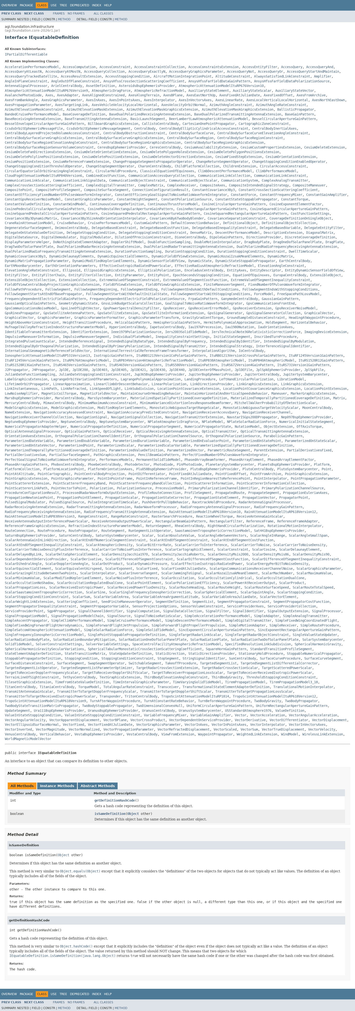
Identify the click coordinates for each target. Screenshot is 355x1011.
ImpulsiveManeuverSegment (86, 337)
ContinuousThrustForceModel (173, 204)
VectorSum (249, 729)
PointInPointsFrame (115, 478)
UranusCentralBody (158, 710)
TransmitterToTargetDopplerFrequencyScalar (96, 691)
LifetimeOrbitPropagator (27, 384)
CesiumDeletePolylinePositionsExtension (41, 157)
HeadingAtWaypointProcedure (314, 318)
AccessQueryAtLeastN (23, 71)
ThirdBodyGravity (227, 677)
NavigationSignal (91, 417)
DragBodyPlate (257, 242)
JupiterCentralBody (261, 374)
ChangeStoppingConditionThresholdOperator (43, 166)
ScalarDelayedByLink (23, 554)
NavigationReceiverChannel (266, 412)
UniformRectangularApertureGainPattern (291, 706)
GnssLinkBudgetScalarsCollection (131, 303)
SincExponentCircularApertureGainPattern (216, 630)
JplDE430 (157, 370)
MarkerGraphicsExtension (313, 393)
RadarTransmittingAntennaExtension (98, 507)
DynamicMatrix (280, 256)
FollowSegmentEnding (139, 289)
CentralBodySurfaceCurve (191, 133)
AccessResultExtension (81, 76)
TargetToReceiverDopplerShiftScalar (115, 673)
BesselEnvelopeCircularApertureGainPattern (44, 124)
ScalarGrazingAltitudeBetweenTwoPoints (40, 573)
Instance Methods (57, 786)
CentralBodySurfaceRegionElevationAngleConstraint (51, 142)
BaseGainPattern (299, 114)
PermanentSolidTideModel (158, 460)
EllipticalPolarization (159, 270)
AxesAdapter (67, 95)
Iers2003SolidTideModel (186, 332)
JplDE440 (177, 370)
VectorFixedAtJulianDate (110, 724)
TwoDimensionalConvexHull (159, 706)
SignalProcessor (326, 611)
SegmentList (202, 602)
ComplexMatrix (150, 185)
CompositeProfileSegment (58, 190)
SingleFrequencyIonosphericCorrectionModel (44, 635)
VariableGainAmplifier (210, 715)
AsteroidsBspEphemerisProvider (147, 86)
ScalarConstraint (232, 549)
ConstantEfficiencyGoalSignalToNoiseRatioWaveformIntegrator (171, 195)
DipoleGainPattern (226, 237)
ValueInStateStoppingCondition (33, 715)
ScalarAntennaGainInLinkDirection (36, 540)
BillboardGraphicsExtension (113, 124)
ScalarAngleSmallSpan (308, 535)
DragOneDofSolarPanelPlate (297, 242)
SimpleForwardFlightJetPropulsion (117, 625)
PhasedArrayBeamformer (205, 460)
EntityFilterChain (48, 275)
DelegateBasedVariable (280, 228)
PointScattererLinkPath (26, 488)
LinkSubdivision (139, 389)
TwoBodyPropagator (301, 701)
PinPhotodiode (189, 464)
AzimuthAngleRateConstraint (281, 105)
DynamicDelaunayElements (71, 256)
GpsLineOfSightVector (80, 308)
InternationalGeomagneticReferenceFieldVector (47, 351)
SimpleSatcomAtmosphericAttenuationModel (42, 630)
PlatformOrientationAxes (110, 469)
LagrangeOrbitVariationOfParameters (84, 379)
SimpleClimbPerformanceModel (77, 620)
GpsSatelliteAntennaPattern (68, 313)
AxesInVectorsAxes (195, 100)
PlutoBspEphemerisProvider (214, 469)
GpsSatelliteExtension (118, 313)
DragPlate (334, 242)
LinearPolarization (169, 384)
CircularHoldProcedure (116, 171)
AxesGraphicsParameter (62, 100)
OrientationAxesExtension (28, 436)
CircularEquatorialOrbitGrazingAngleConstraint (48, 171)
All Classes (103, 13)
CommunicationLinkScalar (27, 180)
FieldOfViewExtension (122, 284)
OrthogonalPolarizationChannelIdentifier (92, 436)
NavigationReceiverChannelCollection (38, 417)
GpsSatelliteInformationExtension (173, 313)
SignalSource (118, 616)
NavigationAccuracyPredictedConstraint (143, 412)
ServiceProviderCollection (292, 606)
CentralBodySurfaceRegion (190, 138)
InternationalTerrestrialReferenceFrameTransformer (141, 351)
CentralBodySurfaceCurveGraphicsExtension (43, 138)
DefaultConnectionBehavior (195, 223)
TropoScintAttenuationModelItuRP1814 (195, 696)
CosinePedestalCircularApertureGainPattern (44, 209)
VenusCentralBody (20, 734)
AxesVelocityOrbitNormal (183, 105)
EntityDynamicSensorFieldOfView (314, 270)
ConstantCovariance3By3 (213, 190)
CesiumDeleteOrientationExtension (105, 152)
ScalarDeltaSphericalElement (71, 554)
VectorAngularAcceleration (313, 715)
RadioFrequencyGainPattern (278, 507)
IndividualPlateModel (132, 337)
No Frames (76, 13)
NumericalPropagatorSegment (155, 426)
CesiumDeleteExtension (324, 147)
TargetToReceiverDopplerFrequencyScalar (41, 673)
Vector (240, 715)
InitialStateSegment (231, 337)
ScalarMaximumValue (314, 573)
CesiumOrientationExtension (291, 157)
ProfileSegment (198, 493)
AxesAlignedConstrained (103, 95)
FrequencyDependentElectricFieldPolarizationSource (137, 299)
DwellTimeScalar (303, 251)
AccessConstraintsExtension (213, 67)
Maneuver (279, 393)
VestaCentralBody (142, 734)
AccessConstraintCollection (159, 67)
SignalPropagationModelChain (77, 616)
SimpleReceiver (283, 625)
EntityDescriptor (265, 270)
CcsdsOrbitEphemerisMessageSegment (98, 128)
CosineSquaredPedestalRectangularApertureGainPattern (150, 213)
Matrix (339, 398)
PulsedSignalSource (66, 502)
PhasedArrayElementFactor (291, 460)
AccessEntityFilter (259, 67)
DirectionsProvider (263, 237)
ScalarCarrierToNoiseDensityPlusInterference (46, 549)
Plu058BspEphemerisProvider (161, 469)
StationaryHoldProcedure (261, 653)
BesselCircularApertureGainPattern (284, 119)
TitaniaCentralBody (57, 687)
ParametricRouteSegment (229, 450)
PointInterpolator (270, 478)
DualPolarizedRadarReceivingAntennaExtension (98, 247)
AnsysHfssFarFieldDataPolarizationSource (291, 81)
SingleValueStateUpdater (315, 635)
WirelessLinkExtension (322, 734)
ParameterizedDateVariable (29, 441)
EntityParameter (129, 275)
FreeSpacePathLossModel (298, 294)
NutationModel (247, 426)
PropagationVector (258, 497)
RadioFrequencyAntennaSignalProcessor (215, 507)
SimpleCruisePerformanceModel (134, 620)
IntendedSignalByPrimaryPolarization (116, 346)
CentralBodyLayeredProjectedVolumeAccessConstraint (52, 133)
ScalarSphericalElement (215, 592)
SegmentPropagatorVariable (104, 606)
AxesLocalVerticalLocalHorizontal (277, 100)
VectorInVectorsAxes (307, 724)
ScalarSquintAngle (257, 592)
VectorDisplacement (329, 720)
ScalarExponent (118, 568)
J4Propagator (43, 370)
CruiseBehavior (70, 223)
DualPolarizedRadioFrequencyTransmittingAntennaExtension (58, 251)
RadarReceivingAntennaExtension (34, 507)
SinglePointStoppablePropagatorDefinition (126, 635)
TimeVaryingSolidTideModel (197, 682)
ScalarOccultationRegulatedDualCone (90, 583)
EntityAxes (236, 270)
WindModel (289, 734)
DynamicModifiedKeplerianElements (103, 261)
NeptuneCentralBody (78, 422)
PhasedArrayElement (246, 460)
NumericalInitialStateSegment (306, 422)
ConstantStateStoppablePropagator (246, 199)
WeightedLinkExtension (257, 734)
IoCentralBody (251, 351)
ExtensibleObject (325, 275)
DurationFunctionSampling (138, 251)
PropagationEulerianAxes (305, 493)
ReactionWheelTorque (214, 516)
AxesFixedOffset (278, 95)
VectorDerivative (250, 720)
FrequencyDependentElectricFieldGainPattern (45, 299)
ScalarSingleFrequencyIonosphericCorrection (149, 592)
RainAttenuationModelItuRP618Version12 (280, 512)
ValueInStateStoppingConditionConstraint (102, 715)
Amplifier (322, 76)
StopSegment (168, 658)
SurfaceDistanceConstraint (29, 663)
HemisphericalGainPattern (177, 322)
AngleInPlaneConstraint (26, 81)
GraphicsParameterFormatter (99, 318)
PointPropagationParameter (315, 478)
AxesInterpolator (159, 100)
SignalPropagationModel (26, 616)
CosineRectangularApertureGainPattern (211, 209)
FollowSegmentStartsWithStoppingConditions (210, 294)
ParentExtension (268, 450)
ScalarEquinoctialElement (28, 568)
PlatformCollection (22, 469)
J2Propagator (16, 370)
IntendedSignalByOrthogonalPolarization (41, 346)
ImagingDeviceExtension (325, 332)
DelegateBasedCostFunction (164, 228)
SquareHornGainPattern (226, 649)
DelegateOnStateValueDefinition (34, 233)
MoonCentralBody (316, 408)
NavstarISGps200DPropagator (252, 417)
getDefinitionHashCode (114, 800)
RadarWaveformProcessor (155, 507)
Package (26, 5)
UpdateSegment (17, 710)
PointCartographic (54, 474)
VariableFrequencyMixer (165, 715)
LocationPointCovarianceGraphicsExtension (261, 389)
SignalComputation (143, 611)
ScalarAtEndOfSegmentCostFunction (242, 540)
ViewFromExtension (177, 734)
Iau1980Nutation (239, 327)
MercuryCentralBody (22, 403)
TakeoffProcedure (180, 663)
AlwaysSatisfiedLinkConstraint (282, 76)
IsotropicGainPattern (113, 355)
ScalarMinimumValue (22, 578)
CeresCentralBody (165, 147)
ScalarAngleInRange (267, 535)
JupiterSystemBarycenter (305, 374)
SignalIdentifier (248, 611)
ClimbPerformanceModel (276, 171)
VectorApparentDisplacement (74, 720)
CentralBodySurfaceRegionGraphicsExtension (141, 142)
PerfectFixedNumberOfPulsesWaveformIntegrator (225, 455)
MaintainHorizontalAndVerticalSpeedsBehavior (226, 393)
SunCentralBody (242, 658)
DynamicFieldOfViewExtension (178, 256)
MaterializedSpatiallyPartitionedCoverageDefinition (178, 398)
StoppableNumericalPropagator (314, 653)
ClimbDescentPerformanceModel (225, 171)
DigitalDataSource (21, 237)
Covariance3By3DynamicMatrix (31, 218)
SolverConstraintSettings (59, 644)
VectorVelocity (321, 729)
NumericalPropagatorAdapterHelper (36, 426)
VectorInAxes (196, 724)
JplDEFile (243, 370)
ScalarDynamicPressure (147, 564)
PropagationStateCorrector (166, 497)
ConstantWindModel (69, 204)
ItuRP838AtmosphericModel (221, 360)
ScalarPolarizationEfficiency (192, 583)
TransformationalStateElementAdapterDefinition (226, 687)
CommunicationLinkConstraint (280, 176)
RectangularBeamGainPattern (181, 521)
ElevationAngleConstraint (281, 266)
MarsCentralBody (69, 398)
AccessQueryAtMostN (62, 71)
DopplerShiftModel (127, 242)
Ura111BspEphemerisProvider (59, 710)
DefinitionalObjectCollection (289, 223)
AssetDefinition (100, 86)
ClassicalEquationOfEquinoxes (167, 171)
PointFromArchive (265, 474)
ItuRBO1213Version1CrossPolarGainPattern (247, 355)
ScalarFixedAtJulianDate (183, 568)
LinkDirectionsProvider (211, 384)
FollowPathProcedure (23, 289)
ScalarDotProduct (107, 564)
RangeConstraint (92, 516)
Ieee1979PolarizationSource (136, 332)
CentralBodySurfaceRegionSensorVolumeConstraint (49, 147)
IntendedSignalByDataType (130, 341)
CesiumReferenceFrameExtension (81, 162)
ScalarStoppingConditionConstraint (37, 597)
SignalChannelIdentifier (100, 611)
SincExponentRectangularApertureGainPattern (298, 630)
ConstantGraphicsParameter (89, 199)
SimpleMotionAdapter (247, 625)
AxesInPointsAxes (124, 100)
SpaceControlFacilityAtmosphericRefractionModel (176, 644)
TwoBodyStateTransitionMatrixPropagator (41, 706)
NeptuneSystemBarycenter (121, 422)
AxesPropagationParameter (28, 105)
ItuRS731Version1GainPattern (303, 365)
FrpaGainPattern (202, 299)
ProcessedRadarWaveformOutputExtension (98, 493)
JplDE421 (138, 370)
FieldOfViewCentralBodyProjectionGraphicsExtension (52, 284)
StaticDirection (170, 653)
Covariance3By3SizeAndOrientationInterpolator (103, 218)
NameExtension (17, 412)
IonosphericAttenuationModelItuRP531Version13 (47, 355)
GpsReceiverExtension (252, 308)
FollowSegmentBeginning (95, 289)
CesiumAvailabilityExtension (211, 147)
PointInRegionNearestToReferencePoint (215, 478)
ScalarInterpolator (97, 573)
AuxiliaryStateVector (294, 91)
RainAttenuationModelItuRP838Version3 (39, 516)
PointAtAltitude (19, 474)
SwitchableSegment (144, 663)
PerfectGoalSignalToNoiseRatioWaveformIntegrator (50, 460)
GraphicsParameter (54, 318)
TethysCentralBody (79, 677)
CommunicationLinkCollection (224, 176)
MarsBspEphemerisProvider (28, 398)
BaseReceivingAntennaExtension (33, 119)
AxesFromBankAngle (21, 100)
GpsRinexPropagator (22, 313)
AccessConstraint (114, 67)
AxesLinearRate (228, 100)
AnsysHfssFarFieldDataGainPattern (219, 81)
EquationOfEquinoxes (251, 275)
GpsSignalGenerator (225, 313)
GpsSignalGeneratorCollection (273, 313)
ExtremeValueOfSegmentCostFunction (195, 280)
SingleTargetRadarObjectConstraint (257, 635)
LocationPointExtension (325, 389)
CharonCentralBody (154, 166)
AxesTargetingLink (71, 105)
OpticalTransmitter (219, 431)
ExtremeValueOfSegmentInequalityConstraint (270, 280)
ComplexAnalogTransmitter (285, 180)
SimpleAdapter (266, 616)
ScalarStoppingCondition (299, 592)
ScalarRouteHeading (186, 587)
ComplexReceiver (181, 185)
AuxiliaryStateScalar (252, 91)
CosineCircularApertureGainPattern (234, 204)
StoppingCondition (81, 658)
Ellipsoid (71, 270)
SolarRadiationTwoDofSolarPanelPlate (264, 639)
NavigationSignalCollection (136, 417)
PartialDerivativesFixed (309, 450)
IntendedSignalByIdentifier (235, 341)
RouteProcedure (51, 531)
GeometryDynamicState (78, 303)
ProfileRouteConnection (159, 493)
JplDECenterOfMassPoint (209, 370)
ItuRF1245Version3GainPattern (32, 360)
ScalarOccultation (177, 578)
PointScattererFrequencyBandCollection (145, 483)
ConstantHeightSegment (137, 199)
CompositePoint (18, 190)
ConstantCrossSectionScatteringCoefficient (278, 190)
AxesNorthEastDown (328, 100)
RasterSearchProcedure (172, 516)
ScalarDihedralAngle (23, 564)
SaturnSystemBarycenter (117, 535)
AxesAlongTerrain (143, 95)
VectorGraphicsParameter (158, 724)
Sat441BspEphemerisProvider (279, 531)
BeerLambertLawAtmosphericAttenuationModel (208, 119)
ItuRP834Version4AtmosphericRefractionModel (153, 360)
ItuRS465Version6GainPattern (135, 365)
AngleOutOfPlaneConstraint (75, 81)
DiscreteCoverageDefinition (310, 237)
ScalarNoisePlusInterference (131, 578)
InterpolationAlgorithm (213, 351)
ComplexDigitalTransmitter (110, 185)
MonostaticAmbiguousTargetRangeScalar (184, 408)
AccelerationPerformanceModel (32, 67)
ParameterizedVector (185, 450)
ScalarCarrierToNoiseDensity (299, 545)
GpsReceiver (174, 308)
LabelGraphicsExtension (26, 379)
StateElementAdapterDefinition (33, 653)
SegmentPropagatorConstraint (243, 602)
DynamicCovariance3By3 (25, 256)
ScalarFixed (146, 568)
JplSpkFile (314, 370)
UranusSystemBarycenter (200, 710)
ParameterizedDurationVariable (141, 441)
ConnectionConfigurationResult (160, 190)
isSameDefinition (109, 814)
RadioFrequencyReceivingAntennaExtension (42, 512)
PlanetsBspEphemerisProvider (284, 464)
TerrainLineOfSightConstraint (32, 677)
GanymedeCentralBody (239, 299)
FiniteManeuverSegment (224, 284)
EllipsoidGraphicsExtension (109, 270)
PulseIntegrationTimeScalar (113, 502)
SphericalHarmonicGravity (318, 644)
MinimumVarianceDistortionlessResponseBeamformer (185, 403)
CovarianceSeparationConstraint (237, 218)
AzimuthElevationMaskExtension (95, 109)
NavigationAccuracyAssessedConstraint (68, 412)
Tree (63, 5)
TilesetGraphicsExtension (28, 682)
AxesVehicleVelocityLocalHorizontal (124, 105)
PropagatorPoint (293, 497)
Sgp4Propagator (60, 611)
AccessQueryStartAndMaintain (313, 71)
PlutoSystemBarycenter (297, 469)
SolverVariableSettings (107, 644)
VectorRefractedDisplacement (183, 729)
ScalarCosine (263, 549)
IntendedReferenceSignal (81, 341)
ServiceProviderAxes (245, 606)
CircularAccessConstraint (283, 166)
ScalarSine (95, 592)
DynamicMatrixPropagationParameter (37, 261)
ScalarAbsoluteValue (175, 535)
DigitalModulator (95, 237)
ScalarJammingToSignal (181, 573)
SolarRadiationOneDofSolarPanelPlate (152, 639)
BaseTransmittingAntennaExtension (96, 119)
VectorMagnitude (50, 729)
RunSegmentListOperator (149, 531)
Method (64, 19)
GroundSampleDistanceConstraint (256, 318)
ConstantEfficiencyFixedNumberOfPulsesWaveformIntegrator (58, 195)
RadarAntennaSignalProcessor (265, 502)
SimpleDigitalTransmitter (248, 620)
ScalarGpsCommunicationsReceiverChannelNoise (251, 568)
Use (54, 5)
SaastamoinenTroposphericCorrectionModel (212, 531)
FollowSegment (58, 289)
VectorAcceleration (267, 715)
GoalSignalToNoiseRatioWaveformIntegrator (203, 303)
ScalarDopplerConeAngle (66, 564)
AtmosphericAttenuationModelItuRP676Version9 (46, 91)
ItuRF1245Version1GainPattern (316, 355)
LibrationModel (290, 379)
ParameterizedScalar (116, 445)
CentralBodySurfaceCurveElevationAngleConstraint (262, 133)
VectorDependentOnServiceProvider (200, 720)
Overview (9, 5)
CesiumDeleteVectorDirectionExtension (177, 157)
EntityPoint (158, 275)
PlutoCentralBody (257, 469)
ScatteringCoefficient (77, 602)
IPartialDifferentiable (26, 54)
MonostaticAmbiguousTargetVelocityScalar (260, 408)
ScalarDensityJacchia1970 (124, 554)
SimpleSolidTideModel (155, 630)
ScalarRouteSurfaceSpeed (266, 587)
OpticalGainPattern (82, 431)
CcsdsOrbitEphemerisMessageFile (34, 128)
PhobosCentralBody (67, 464)
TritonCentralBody (141, 696)
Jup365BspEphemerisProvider (159, 374)
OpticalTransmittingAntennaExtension (274, 431)
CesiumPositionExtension (27, 162)
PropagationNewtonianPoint (29, 497)
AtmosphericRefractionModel (159, 91)
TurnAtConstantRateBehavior (169, 701)
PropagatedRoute (229, 493)
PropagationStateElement (216, 497)
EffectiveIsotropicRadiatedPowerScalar (135, 266)
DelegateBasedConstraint (114, 228)
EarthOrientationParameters (70, 266)
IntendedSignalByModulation (289, 341)
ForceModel (263, 294)
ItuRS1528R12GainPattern (320, 360)
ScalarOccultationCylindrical (225, 578)
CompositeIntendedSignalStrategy (259, 185)
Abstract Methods (98, 786)
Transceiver (168, 687)
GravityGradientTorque (203, 318)
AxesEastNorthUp (200, 95)
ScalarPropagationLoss (25, 587)
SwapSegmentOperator (106, 663)
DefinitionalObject (240, 223)
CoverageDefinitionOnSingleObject (300, 218)
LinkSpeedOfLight (105, 389)
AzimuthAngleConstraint (231, 105)
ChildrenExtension (239, 166)
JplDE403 (99, 370)
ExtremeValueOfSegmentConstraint (129, 280)
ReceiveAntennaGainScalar (260, 516)
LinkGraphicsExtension (257, 384)
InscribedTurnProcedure (275, 337)
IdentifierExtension (89, 332)
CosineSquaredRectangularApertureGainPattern (245, 213)
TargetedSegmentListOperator (31, 668)
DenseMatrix (201, 233)
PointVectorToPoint (68, 488)
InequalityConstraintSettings (183, 337)
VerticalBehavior (55, 734)
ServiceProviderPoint (24, 611)
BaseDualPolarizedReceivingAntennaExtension (149, 114)
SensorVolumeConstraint (202, 606)
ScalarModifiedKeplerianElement (72, 578)
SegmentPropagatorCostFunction (301, 602)
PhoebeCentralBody (104, 464)
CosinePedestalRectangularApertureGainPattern (130, 209)
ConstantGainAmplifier (326, 195)
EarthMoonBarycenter (23, 266)
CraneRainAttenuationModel (29, 223)
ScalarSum (81, 597)
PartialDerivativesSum (25, 455)
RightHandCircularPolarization (236, 526)
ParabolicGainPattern (283, 436)
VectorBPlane (115, 720)
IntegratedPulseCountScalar (30, 341)
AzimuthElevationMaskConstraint (34, 109)
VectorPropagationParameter (128, 729)
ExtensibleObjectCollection (30, 280)
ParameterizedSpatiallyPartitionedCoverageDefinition (243, 445)
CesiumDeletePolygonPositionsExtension (243, 152)
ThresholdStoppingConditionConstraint (281, 677)
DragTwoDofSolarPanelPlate (29, 247)
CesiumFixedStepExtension (238, 157)
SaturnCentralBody (75, 535)
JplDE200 (80, 370)
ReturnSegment (158, 526)
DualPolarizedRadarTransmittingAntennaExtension (188, 247)
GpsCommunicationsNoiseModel (31, 308)
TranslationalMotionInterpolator (303, 687)
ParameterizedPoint (76, 445)
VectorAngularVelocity (25, 720)
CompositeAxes (212, 185)
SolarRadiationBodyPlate (27, 639)
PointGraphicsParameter (72, 478)
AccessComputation (79, 67)
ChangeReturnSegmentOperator (222, 162)
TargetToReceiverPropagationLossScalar (187, 673)
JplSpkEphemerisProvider (278, 370)
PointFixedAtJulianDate (190, 474)
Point (326, 469)
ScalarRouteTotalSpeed (313, 587)
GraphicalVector (318, 313)
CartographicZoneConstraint (264, 124)
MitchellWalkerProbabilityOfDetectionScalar (275, 403)
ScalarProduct (291, 583)
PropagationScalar (121, 497)
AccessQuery (291, 67)
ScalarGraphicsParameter (319, 568)
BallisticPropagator (295, 109)
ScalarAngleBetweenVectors (222, 535)
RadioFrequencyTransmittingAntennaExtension (124, 512)
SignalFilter (217, 611)
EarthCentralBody (294, 261)
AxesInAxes (95, 100)
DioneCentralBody (190, 237)
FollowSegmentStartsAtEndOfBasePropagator (43, 294)
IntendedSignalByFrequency (181, 341)
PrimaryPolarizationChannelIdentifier (223, 488)
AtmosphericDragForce (111, 91)
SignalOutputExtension (288, 611)
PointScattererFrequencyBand (79, 483)
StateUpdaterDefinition (130, 653)
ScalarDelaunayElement (299, 549)
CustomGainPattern (150, 223)
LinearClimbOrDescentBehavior (121, 384)
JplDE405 (119, 370)
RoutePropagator (83, 531)
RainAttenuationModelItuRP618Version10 (205, 512)
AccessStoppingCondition (127, 76)
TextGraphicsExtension (119, 677)
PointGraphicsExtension (306, 474)
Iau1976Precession (204, 327)
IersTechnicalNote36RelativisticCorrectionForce (256, 332)
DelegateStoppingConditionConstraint (152, 233)
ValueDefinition (289, 710)
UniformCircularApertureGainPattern (219, 706)
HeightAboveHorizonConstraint (32, 322)
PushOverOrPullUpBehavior (165, 502)
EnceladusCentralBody (204, 270)
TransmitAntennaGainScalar (29, 691)
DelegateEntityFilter (323, 228)
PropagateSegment (263, 493)
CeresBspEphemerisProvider (122, 147)
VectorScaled (225, 729)
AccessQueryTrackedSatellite (31, 76)
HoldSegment (276, 322)
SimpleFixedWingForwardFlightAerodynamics (43, 625)
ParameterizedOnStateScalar (310, 441)
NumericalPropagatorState (208, 426)
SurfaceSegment (70, 663)
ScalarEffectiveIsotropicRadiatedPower (206, 564)
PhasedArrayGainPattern (26, 464)
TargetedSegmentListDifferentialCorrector (279, 663)
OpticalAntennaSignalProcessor (33, 431)
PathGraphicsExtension (114, 455)
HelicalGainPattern (132, 322)
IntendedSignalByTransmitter (180, 346)
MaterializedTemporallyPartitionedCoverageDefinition (280, 398)
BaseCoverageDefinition (84, 114)
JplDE (64, 370)
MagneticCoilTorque (59, 393)
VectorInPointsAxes (229, 724)
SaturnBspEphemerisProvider (30, 535)
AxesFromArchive (311, 95)
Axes (49, 95)
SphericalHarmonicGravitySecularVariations (44, 649)
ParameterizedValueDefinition (136, 450)
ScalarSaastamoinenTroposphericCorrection (43, 592)
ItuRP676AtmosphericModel (86, 360)
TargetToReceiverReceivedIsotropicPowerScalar (269, 673)
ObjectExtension (278, 426)
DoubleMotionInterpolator (217, 242)
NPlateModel (212, 422)
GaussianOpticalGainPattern (30, 303)
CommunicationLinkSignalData (79, 180)
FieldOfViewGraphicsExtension (173, 284)
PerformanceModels (115, 460)
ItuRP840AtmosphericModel (271, 360)
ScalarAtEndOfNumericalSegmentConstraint (108, 540)
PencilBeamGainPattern (158, 455)
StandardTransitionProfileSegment (281, 649)
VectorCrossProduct (147, 720)
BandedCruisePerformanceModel (32, 114)
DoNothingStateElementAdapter (80, 242)
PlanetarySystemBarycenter (230, 464)
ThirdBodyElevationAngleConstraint (176, 677)
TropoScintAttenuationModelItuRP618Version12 (274, 696)
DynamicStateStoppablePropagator (245, 261)
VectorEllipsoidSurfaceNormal (32, 724)
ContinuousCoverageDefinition (117, 204)
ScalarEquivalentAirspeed (78, 568)
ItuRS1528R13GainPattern (27, 365)
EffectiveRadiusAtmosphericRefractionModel (214, 266)
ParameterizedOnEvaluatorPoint (201, 441)
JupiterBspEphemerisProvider (214, 374)
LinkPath (49, 389)
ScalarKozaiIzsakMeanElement (232, 573)
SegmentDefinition (172, 602)
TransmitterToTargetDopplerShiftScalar (176, 691)
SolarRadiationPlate (208, 639)
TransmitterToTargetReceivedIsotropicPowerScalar (50, 696)
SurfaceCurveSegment (322, 658)
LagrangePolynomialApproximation (151, 379)
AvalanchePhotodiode (23, 95)
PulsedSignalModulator (25, 502)
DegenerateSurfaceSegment (28, 228)
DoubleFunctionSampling (169, 242)
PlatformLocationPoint (63, 469)
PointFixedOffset (230, 474)
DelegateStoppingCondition (91, 233)
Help (108, 5)
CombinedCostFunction (105, 176)
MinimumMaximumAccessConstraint (107, 403)
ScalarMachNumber (277, 573)
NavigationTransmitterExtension (194, 417)
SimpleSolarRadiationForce (108, 630)
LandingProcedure (200, 379)
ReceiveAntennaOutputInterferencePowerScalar (46, 521)
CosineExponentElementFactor (296, 204)
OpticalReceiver (117, 431)
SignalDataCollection (182, 611)
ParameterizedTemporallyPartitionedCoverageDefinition (55, 450)
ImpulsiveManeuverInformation (32, 337)
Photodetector (137, 464)
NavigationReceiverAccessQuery (211, 412)
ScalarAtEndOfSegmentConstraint (179, 540)
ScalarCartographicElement (189, 549)
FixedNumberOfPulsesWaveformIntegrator (284, 284)
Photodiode (163, 464)
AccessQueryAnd (319, 67)
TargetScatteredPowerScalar (287, 668)
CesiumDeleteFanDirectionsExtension (38, 152)
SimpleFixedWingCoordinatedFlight (306, 620)
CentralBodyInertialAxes (274, 128)
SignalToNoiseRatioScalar (157, 616)
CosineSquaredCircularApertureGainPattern (288, 209)
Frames (59, 13)
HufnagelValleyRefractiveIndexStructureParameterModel (55, 327)
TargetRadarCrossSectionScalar (230, 668)
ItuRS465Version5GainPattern (79, 365)
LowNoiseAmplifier (21, 393)
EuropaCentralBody (289, 275)
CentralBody (145, 128)
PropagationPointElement (79, 497)
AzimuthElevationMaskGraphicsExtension (162, 109)
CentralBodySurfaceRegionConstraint (250, 138)
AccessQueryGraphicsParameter (196, 71)
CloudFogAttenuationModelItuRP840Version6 (43, 176)
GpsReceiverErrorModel (208, 308)
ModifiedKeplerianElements (122, 408)
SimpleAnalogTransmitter (305, 616)
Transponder (110, 696)
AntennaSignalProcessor (26, 86)
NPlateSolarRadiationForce (251, 422)
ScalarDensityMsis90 (311, 554)
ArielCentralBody (66, 86)
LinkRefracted (73, 389)
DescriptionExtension (283, 233)
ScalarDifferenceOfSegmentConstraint (139, 559)
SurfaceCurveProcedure (280, 658)
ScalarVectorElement (278, 597)
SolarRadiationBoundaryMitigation (84, 639)
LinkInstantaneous (21, 389)
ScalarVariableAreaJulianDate (229, 597)
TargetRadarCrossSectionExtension (167, 668)
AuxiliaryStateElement (208, 91)
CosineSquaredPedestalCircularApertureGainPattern (51, 213)
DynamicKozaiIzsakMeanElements (236, 256)
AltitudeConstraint (232, 76)
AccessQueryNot (240, 71)
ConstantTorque (294, 199)
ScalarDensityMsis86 (270, 554)
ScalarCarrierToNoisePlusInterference (126, 549)
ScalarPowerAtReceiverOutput (249, 583)
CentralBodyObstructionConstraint (134, 133)
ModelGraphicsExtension (26, 408)
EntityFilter (16, 275)
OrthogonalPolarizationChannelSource (168, 436)
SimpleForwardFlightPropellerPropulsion (188, 625)
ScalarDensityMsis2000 (228, 554)
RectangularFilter (226, 521)
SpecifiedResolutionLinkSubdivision (258, 644)
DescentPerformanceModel (237, 233)
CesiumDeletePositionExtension (110, 157)
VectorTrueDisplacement (283, 729)
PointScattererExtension (27, 483)
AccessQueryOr (270, 71)
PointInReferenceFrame (156, 478)
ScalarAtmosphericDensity (109, 545)
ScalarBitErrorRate (153, 545)
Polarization (101, 488)
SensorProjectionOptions (154, 606)
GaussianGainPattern (280, 299)
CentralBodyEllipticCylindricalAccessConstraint (203, 128)
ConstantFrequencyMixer (281, 195)
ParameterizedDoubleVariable (83, 441)
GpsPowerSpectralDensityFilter (131, 308)
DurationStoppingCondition (189, 251)
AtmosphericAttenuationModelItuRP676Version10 (221, 86)
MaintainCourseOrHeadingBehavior (151, 393)
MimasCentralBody (58, 403)
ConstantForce (243, 195)
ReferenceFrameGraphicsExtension (35, 526)
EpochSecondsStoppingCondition (201, 275)
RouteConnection (19, 531)
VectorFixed (73, 724)
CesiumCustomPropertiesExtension (270, 147)
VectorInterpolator (267, 724)
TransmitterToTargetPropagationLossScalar (254, 691)
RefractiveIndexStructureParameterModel (105, 526)
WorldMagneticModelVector (28, 739)
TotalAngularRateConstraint (128, 687)
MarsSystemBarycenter (107, 398)
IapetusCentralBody (167, 327)
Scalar (148, 535)
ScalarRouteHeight (224, 587)
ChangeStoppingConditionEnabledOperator (289, 162)
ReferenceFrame (259, 521)
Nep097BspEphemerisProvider (306, 417)
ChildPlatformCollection (197, 166)
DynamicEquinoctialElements (123, 256)
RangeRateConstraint (129, 516)
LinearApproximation (71, 384)
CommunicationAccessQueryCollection (161, 176)
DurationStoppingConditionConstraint (251, 251)
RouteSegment (113, 531)
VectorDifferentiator (289, 720)
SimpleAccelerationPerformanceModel (217, 616)
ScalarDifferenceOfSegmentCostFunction (212, 559)
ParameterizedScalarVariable (164, 445)
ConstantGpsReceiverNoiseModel (33, 199)
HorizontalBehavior (308, 322)
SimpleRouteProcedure (319, 625)
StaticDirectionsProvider (211, 653)
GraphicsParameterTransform (153, 318)
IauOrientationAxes (275, 327)
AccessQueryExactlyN (146, 71)
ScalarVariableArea (111, 597)
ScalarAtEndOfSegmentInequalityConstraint (43, 545)
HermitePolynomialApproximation (233, 322)
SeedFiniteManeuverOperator (126, 602)
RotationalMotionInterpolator (295, 526)
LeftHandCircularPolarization (246, 379)
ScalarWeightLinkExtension (29, 602)
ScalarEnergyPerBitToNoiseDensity (277, 564)
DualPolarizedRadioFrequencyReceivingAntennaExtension (287, 247)
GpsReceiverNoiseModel (295, 308)
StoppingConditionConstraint (127, 658)
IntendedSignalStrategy (231, 346)
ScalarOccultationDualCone (280, 578)
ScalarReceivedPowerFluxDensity (136, 587)
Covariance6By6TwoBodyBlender (177, 218)
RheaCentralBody (189, 526)
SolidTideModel (18, 644)
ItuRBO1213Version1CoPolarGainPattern (171, 355)
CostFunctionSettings (310, 213)
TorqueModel (88, 687)
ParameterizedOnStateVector (30, 445)
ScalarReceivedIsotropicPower (76, 587)
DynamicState (200, 261)
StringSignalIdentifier (204, 658)
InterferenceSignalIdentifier (283, 346)
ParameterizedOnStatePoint (257, 441)
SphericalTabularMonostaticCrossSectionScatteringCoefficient (145, 649)
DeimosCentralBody (71, 228)
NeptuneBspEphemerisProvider (31, 422)
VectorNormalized (84, 729)
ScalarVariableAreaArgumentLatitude (165, 597)
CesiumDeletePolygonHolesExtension (172, 152)
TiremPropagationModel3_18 (294, 682)
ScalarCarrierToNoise (250, 545)
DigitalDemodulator (59, 237)
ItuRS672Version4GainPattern (247, 365)
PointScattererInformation (209, 483)
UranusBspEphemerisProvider (113, 710)
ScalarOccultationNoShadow (29, 583)
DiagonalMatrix (319, 233)
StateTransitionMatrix (85, 653)
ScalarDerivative (86, 559)
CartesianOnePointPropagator (209, 124)
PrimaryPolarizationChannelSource (293, 488)
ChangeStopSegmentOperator (110, 166)
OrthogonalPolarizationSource (233, 436)
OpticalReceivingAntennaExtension (167, 431)
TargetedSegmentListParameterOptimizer (96, 668)
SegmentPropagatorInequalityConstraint (40, 606)
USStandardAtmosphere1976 (248, 710)
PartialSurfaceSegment (69, 455)
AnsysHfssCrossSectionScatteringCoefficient (144, 81)
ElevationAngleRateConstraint (32, 270)
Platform (321, 464)
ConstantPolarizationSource (186, 199)
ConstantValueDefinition (27, 204)
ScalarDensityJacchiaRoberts (178, 554)
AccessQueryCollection (104, 71)
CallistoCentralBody (160, 124)
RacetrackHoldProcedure (213, 502)
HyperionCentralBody (127, 327)
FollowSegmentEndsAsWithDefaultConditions (200, 289)
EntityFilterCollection (90, 275)
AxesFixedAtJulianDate (239, 95)
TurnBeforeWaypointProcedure (224, 701)
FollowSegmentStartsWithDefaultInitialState (126, 294)
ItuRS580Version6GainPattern (191, 365)
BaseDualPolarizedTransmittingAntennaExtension (237, 114)
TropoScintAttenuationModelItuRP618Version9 (45, 701)
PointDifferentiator (146, 474)
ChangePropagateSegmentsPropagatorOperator (152, 162)
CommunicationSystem (239, 180)
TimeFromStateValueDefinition (82, 682)
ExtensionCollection (77, 280)
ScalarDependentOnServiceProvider (36, 559)
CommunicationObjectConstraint (137, 180)
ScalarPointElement (144, 583)
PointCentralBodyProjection (99, 474)
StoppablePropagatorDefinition (33, 658)
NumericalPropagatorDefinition (99, 426)
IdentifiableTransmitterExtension (36, 332)
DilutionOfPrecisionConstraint (143, 237)
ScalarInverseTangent (138, 573)
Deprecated (79, 5)
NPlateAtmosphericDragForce (173, 422)
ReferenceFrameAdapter (297, 521)
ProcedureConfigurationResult (32, 493)
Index (96, 5)
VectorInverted (18, 729)
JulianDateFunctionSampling (30, 374)
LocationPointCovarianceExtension (188, 389)
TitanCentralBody (20, 687)
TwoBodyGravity (267, 701)
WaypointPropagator (215, 734)
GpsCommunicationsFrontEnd (270, 303)
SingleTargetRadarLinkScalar (195, 635)
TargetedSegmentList (218, 663)
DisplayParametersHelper (27, 242)
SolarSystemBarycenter (322, 639)
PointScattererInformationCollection (270, 483)
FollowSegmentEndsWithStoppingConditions (280, 289)
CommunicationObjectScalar (193, 180)
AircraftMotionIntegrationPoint (183, 76)
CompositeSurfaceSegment (106, 190)
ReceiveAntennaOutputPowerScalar (122, 521)
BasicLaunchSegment (147, 119)
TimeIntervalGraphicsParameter (141, 682)
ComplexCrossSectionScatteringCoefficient (43, 185)
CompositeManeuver (309, 185)
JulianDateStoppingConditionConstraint (94, 374)
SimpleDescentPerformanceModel (193, 620)
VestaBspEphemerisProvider (98, 734)
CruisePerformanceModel (109, 223)
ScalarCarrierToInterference (201, 545)
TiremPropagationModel (245, 682)
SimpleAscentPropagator (26, 620)
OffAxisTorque (309, 426)
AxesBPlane (173, 95)
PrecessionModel (170, 488)
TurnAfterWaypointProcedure (115, 701)
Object (133, 814)
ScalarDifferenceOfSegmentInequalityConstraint (295, 559)
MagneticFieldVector (98, 393)
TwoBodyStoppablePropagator (107, 706)
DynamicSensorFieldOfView (161, 261)
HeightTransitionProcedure (87, 322)
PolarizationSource (134, 488)
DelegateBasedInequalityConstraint (224, 228)
